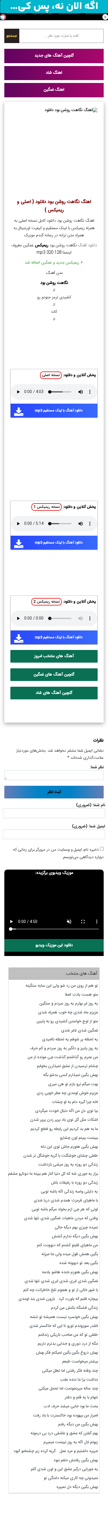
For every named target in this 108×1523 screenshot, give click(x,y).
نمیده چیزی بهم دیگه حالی (76, 1227)
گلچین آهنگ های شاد (54, 693)
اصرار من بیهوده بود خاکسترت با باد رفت (65, 1415)
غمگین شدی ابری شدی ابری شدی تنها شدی (61, 1281)
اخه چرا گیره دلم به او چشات (75, 1102)
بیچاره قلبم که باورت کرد (78, 1299)
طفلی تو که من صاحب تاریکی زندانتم (68, 1335)
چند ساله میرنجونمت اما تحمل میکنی (68, 1388)
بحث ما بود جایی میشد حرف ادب (70, 1406)
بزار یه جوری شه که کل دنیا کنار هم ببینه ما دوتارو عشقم (53, 1173)
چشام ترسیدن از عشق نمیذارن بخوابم (67, 1066)
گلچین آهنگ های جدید (54, 55)
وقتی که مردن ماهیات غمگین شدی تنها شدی (61, 1218)
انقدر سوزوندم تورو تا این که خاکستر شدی (63, 1326)
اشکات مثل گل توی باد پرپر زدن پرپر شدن (64, 1119)
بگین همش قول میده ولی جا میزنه (69, 1254)
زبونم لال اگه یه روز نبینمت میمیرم (70, 1442)
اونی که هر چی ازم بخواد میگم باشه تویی (65, 1209)
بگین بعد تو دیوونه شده (78, 1263)
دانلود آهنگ (87, 245)
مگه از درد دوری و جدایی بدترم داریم (68, 1343)
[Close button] (105, 17)
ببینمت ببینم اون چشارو (79, 1138)
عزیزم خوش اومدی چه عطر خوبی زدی (67, 1093)
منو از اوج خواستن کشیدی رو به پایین (67, 1021)
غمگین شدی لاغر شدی (79, 1030)
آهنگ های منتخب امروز (54, 656)
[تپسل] (3, 17)
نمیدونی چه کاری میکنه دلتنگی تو (71, 1478)
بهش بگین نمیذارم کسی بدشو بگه (70, 1075)
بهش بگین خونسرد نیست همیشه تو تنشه (64, 1317)
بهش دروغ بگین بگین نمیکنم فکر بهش (67, 1352)
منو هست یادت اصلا (81, 994)
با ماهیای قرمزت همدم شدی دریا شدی (66, 1200)
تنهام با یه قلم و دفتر (81, 1397)
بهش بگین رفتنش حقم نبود (76, 1460)
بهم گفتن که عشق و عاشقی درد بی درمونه (64, 1433)
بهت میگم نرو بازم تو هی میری (73, 1084)
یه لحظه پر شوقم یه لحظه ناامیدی (70, 1039)
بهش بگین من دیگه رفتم (78, 1424)
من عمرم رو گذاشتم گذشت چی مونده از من (63, 1057)
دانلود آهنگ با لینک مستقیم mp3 (59, 410)
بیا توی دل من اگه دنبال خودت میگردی (66, 1111)
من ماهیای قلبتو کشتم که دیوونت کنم (67, 1245)
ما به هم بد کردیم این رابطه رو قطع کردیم (64, 1129)
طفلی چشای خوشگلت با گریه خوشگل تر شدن (60, 1155)
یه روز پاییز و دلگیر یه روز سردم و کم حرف (64, 1048)
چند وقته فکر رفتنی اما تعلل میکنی (70, 1370)
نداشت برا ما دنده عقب (79, 1379)
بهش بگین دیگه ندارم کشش (75, 1236)
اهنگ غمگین (54, 89)
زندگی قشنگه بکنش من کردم (74, 1308)
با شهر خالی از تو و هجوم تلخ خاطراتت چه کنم (60, 1290)
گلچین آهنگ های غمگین (54, 674)
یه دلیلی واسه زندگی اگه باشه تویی (69, 1191)
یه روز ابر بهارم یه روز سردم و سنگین (68, 1003)
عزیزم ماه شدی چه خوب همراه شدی (68, 1012)
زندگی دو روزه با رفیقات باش (74, 1182)
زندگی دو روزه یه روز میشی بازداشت (68, 1164)
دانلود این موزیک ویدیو (54, 945)
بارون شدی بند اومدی (36, 1299)
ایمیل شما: (96, 826)
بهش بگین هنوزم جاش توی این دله (69, 1146)
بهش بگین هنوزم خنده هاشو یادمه (70, 1272)
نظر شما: (97, 767)
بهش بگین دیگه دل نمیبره (77, 1487)
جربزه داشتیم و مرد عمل (79, 1451)
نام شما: (98, 805)
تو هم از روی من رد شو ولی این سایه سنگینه (62, 985)
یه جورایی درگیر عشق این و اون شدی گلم (64, 1469)
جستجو (11, 36)
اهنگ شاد (54, 72)
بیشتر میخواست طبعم (80, 1361)
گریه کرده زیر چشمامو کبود (35, 1451)
